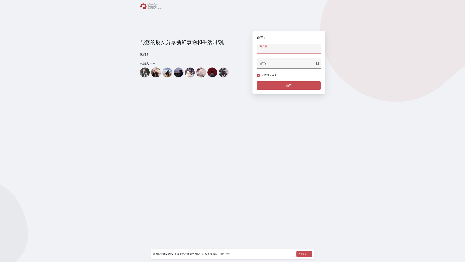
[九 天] (178, 72)
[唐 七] (212, 72)
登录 (288, 85)
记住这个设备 (269, 75)
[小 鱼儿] (190, 72)
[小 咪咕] (156, 72)
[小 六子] (224, 72)
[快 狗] (201, 72)
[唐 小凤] (167, 72)
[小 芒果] (145, 72)
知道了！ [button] (304, 254)
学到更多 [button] (226, 254)
